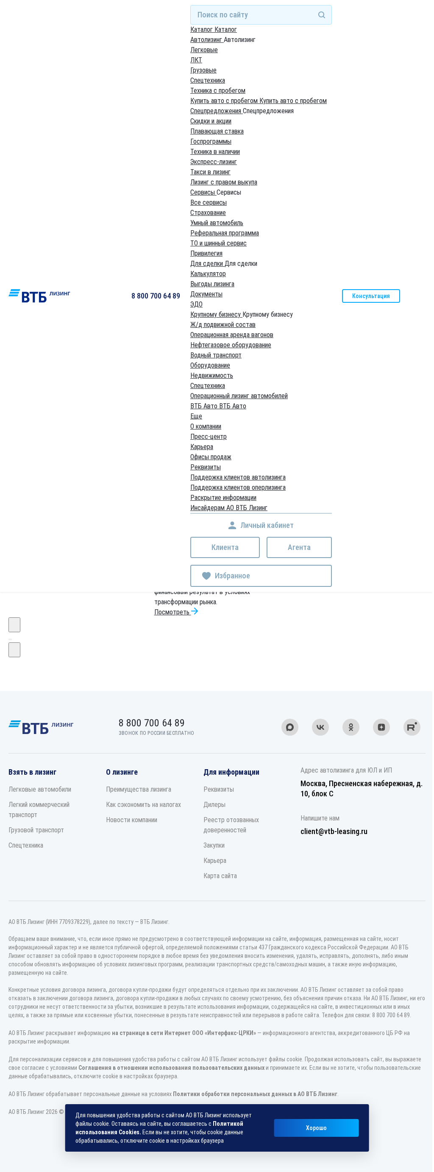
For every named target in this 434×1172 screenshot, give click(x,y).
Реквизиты (205, 467)
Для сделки (207, 264)
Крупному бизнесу (216, 314)
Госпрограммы (210, 141)
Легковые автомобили (39, 789)
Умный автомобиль (216, 223)
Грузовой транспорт (36, 830)
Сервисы (203, 192)
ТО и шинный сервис (218, 243)
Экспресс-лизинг (213, 162)
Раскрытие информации (223, 498)
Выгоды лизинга (212, 284)
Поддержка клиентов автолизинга (238, 477)
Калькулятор (208, 274)
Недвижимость (211, 375)
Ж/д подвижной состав (223, 325)
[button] (9, 639)
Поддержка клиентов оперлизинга (238, 487)
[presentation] (14, 624)
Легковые (204, 50)
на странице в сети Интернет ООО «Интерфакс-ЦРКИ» (184, 1033)
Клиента (225, 547)
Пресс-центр (208, 437)
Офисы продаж (210, 457)
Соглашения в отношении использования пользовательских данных (171, 1067)
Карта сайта (220, 876)
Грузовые (203, 70)
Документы (206, 294)
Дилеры (214, 805)
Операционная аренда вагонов (231, 335)
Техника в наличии (215, 152)
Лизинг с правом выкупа (223, 182)
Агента (299, 547)
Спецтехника (207, 80)
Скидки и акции (210, 121)
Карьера (201, 447)
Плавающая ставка (217, 131)
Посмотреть (172, 612)
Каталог (202, 29)
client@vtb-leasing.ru (333, 831)
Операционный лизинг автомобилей (239, 396)
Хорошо (316, 1128)
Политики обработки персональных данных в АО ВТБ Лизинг (255, 1094)
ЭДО (196, 304)
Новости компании (131, 820)
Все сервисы (208, 202)
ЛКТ (196, 60)
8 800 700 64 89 (155, 295)
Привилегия (206, 253)
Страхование (208, 213)
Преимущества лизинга (138, 789)
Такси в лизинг (210, 172)
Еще (196, 416)
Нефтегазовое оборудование (230, 345)
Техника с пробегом (217, 91)
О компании (205, 426)
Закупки (214, 845)
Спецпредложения (216, 111)
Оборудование (210, 365)
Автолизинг (207, 40)
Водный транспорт (216, 355)
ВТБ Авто (204, 406)
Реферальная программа (224, 233)
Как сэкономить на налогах (143, 805)
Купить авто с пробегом (224, 101)
